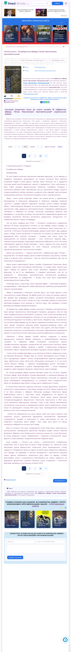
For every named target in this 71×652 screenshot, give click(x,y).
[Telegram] (49, 102)
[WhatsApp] (46, 102)
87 (41, 156)
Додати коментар (15, 557)
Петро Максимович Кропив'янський (32, 60)
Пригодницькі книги (58, 60)
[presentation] (62, 22)
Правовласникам (11, 479)
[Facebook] (41, 102)
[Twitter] (44, 102)
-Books (18, 3)
